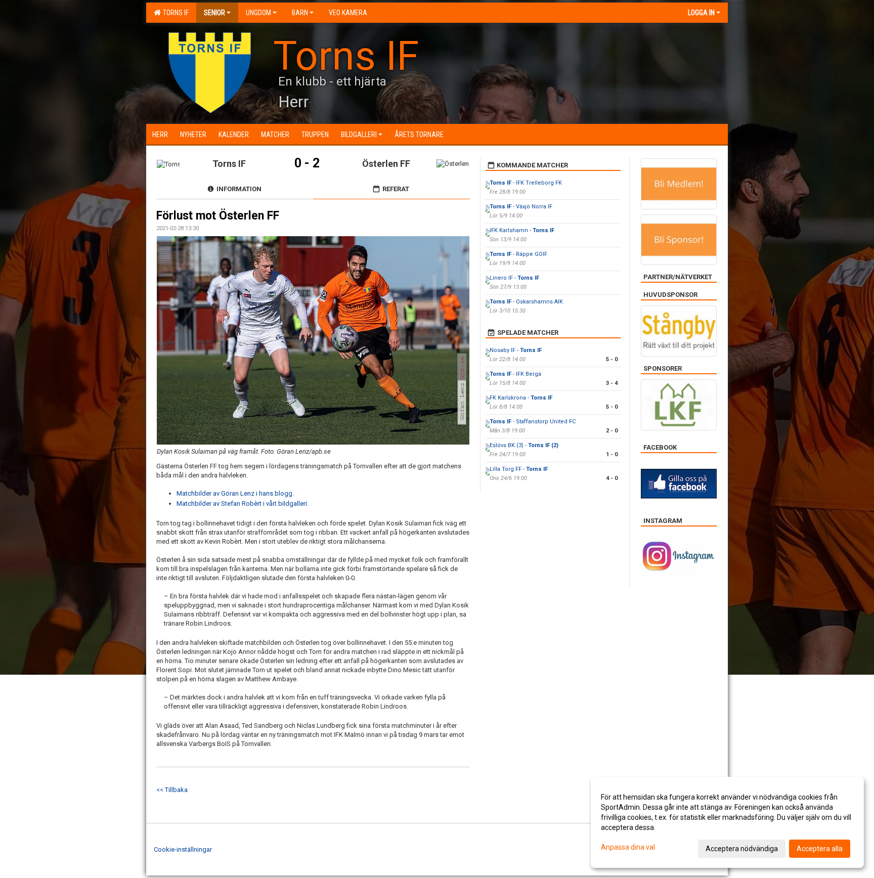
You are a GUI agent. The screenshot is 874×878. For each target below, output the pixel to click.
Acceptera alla (820, 849)
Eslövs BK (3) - (524, 445)
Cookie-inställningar (183, 849)
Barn (300, 13)
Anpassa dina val (628, 847)
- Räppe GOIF (518, 254)
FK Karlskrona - (521, 397)
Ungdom (258, 13)
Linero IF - (514, 278)
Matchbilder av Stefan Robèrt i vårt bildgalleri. (243, 503)
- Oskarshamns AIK (526, 301)
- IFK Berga (515, 374)
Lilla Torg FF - (519, 469)
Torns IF (174, 13)
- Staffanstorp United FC (533, 421)
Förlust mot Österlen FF (217, 216)
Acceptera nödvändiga (742, 849)
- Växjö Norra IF (521, 206)
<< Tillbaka (172, 790)
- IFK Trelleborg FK (526, 183)
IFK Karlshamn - (522, 230)
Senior (214, 13)
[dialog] (727, 822)
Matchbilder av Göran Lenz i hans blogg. (235, 493)
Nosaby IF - (516, 350)
